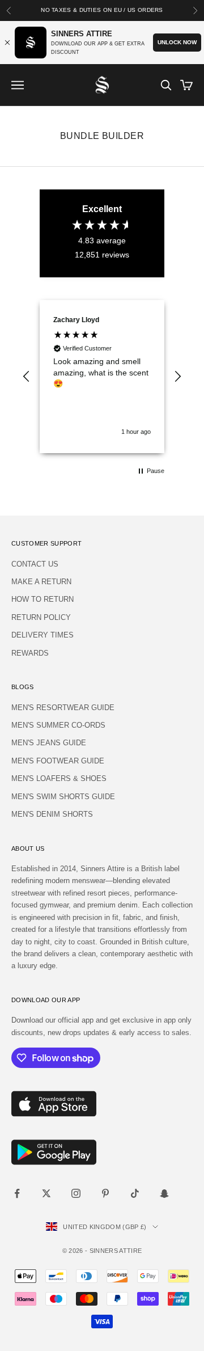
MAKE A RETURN (41, 581)
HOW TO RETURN (42, 599)
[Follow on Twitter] (46, 1193)
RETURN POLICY (41, 617)
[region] (102, 377)
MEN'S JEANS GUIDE (48, 742)
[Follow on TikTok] (135, 1193)
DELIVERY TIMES (42, 635)
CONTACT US (34, 564)
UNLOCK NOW (177, 42)
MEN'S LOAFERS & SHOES (59, 778)
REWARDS (30, 653)
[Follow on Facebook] (17, 1193)
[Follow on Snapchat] (164, 1193)
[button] (26, 376)
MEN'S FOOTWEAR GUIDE (57, 761)
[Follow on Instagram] (76, 1193)
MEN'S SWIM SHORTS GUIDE (63, 796)
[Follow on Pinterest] (105, 1193)
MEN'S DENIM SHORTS (52, 814)
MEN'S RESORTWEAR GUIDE (62, 707)
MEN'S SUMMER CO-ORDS (58, 725)
